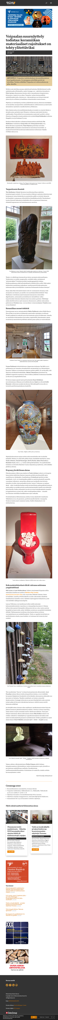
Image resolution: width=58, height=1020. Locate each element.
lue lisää (11, 851)
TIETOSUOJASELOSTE (14, 1001)
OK (34, 1017)
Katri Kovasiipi (10, 51)
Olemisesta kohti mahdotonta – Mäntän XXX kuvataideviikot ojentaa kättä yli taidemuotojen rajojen (16, 831)
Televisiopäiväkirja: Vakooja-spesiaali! (15, 910)
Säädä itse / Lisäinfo (44, 1017)
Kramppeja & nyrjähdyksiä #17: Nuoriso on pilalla (15, 914)
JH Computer (17, 1008)
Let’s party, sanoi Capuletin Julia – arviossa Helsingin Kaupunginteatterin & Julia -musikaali (16, 898)
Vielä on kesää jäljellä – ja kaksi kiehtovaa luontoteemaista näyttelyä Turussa (41, 830)
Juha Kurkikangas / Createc (20, 1005)
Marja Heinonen (35, 836)
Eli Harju (9, 838)
